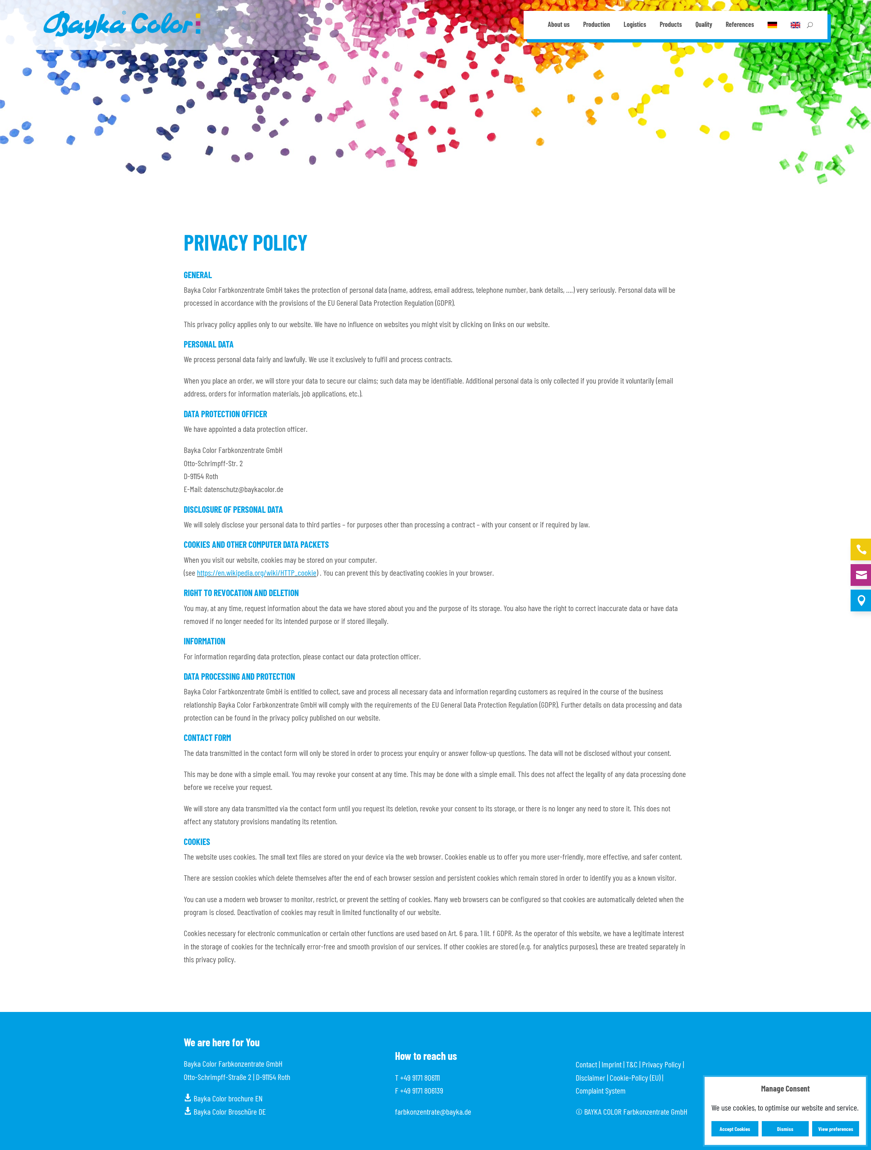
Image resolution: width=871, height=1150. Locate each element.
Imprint (612, 1064)
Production (596, 25)
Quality (703, 25)
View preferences (835, 1129)
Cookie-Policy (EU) (635, 1077)
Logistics (635, 25)
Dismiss (785, 1129)
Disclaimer (590, 1077)
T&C (632, 1064)
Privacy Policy (661, 1064)
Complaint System (601, 1090)
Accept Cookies (735, 1129)
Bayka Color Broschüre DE (225, 1111)
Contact (586, 1064)
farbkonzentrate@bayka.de (433, 1111)
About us (559, 25)
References (740, 25)
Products (671, 25)
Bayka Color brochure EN (223, 1098)
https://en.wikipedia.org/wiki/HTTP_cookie (256, 572)
